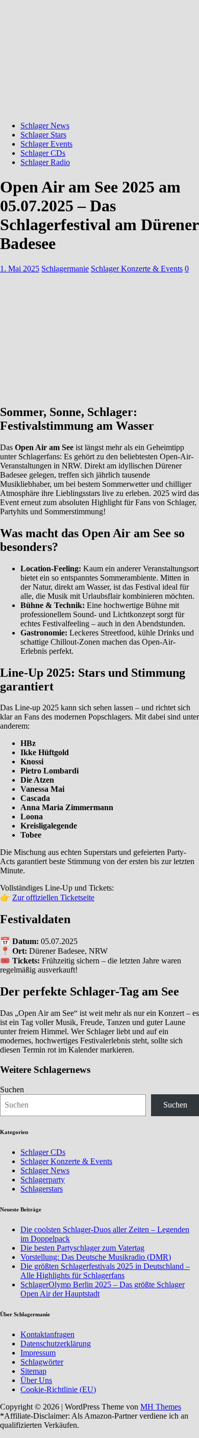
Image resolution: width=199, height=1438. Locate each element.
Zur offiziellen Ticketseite (53, 897)
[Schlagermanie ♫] (99, 108)
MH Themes (160, 1406)
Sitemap (33, 1371)
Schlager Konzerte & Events (137, 268)
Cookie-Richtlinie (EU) (58, 1389)
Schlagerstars (41, 1188)
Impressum (38, 1352)
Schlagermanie (65, 268)
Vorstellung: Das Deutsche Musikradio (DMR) (95, 1257)
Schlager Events (46, 144)
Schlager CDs (42, 153)
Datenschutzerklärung (55, 1343)
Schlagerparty (42, 1179)
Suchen (12, 1089)
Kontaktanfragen (47, 1334)
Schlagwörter (41, 1362)
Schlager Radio (45, 162)
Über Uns (36, 1380)
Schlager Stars (43, 134)
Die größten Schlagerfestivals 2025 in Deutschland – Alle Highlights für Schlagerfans (105, 1271)
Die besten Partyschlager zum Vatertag (82, 1247)
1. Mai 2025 (19, 268)
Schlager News (44, 125)
